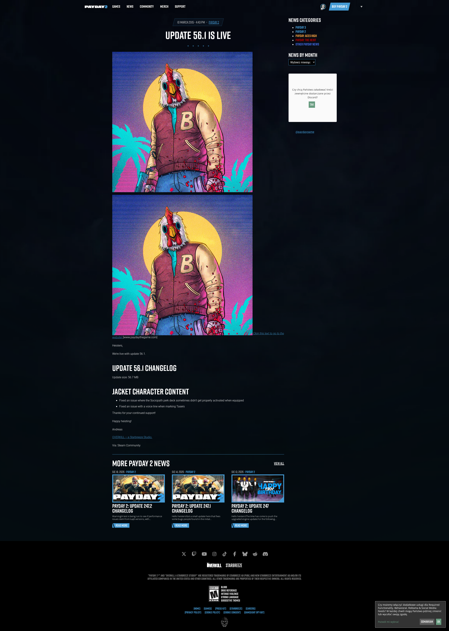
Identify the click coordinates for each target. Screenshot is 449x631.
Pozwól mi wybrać (388, 621)
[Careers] (250, 608)
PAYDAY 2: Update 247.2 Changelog (132, 508)
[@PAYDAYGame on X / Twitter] (183, 554)
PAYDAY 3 (301, 27)
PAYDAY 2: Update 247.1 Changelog (191, 508)
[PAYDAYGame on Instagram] (214, 554)
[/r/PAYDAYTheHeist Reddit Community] (255, 554)
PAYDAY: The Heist (306, 40)
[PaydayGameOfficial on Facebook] (234, 554)
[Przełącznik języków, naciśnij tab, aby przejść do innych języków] (357, 7)
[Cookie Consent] (232, 612)
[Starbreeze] (236, 608)
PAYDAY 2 (214, 22)
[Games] (208, 608)
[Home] (197, 608)
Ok (438, 621)
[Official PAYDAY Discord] (265, 554)
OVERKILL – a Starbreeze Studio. (132, 437)
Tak (312, 104)
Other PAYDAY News (307, 44)
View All (279, 463)
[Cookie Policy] (212, 612)
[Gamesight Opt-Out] (254, 612)
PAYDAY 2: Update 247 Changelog (250, 508)
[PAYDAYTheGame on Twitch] (194, 554)
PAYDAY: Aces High (306, 35)
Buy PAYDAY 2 (339, 6)
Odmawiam (427, 621)
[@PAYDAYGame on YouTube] (204, 554)
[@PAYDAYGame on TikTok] (224, 554)
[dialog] (410, 614)
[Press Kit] (220, 608)
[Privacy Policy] (193, 612)
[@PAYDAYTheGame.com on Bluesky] (245, 554)
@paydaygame (305, 132)
